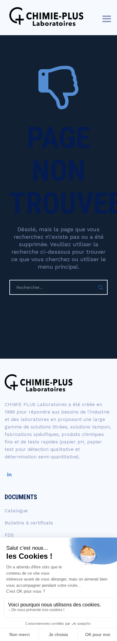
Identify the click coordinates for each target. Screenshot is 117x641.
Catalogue (16, 511)
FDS (9, 535)
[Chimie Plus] (46, 16)
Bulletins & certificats (29, 523)
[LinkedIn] (9, 474)
